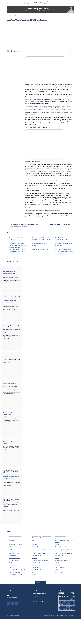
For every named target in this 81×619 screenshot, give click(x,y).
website (58, 210)
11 (73, 601)
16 (69, 604)
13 (62, 604)
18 (73, 604)
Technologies (12, 15)
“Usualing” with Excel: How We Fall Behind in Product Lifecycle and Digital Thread (11, 476)
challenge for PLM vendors (38, 109)
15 (66, 604)
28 (64, 609)
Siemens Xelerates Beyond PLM (11, 386)
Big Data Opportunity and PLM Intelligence (23, 15)
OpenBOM (35, 2)
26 (59, 609)
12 (59, 604)
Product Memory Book (19, 2)
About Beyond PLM (47, 2)
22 (66, 606)
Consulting (41, 2)
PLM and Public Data (8, 441)
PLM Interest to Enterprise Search (11, 355)
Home (7, 15)
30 (69, 609)
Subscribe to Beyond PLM (26, 2)
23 (69, 606)
